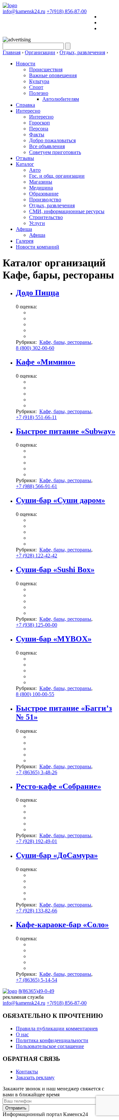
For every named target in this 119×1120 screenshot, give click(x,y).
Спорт (36, 87)
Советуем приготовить (55, 152)
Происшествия (45, 69)
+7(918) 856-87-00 (67, 11)
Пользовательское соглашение (50, 1046)
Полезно (38, 93)
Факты (36, 134)
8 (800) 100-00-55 (35, 694)
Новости (25, 63)
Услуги (37, 223)
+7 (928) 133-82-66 (36, 910)
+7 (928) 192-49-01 (36, 841)
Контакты (27, 1071)
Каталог (25, 164)
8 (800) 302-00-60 (35, 348)
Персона (38, 128)
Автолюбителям (60, 99)
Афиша (24, 229)
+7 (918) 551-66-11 (36, 417)
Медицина (41, 187)
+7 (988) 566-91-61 (36, 486)
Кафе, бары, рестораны (65, 342)
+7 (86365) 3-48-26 (36, 772)
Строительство (46, 217)
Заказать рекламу (35, 1077)
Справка (25, 105)
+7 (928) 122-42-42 (36, 555)
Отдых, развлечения (52, 205)
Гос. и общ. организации (57, 176)
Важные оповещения (53, 75)
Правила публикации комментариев (57, 1028)
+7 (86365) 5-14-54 (36, 980)
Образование (44, 193)
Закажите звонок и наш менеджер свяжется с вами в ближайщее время (53, 1091)
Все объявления (47, 146)
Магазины (40, 182)
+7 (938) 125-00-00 (36, 625)
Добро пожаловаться (52, 140)
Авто (35, 170)
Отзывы (25, 158)
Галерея (24, 241)
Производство (45, 199)
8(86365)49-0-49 (36, 991)
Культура (39, 81)
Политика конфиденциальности (52, 1040)
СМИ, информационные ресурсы (66, 211)
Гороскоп (39, 122)
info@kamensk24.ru (24, 11)
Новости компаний (37, 247)
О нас (22, 1034)
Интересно (28, 111)
